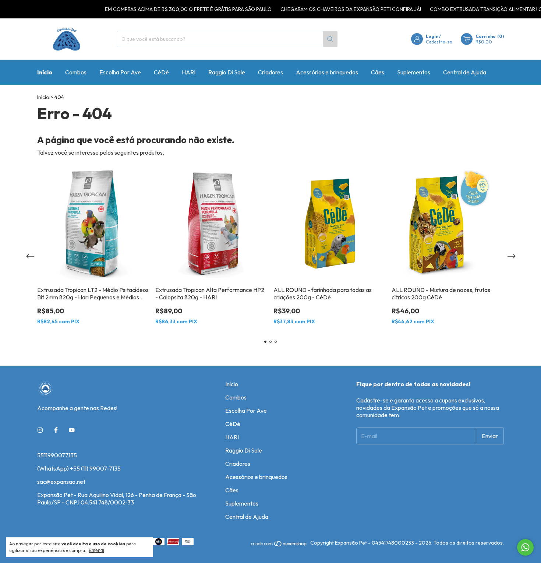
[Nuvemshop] (279, 545)
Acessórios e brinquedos (327, 72)
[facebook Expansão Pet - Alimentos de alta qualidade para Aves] (56, 430)
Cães (377, 72)
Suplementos (413, 72)
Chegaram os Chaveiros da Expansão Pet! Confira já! (342, 9)
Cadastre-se (439, 42)
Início (44, 72)
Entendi (96, 550)
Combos (75, 72)
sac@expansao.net (61, 481)
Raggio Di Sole (226, 72)
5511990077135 (57, 455)
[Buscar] (330, 39)
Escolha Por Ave (120, 72)
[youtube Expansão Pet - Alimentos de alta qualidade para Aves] (72, 430)
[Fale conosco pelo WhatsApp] (525, 547)
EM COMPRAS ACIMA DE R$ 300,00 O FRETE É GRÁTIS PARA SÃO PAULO (179, 9)
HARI (188, 72)
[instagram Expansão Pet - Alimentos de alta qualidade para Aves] (40, 430)
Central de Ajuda (464, 72)
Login (432, 36)
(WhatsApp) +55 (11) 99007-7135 (79, 468)
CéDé (161, 72)
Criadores (270, 72)
